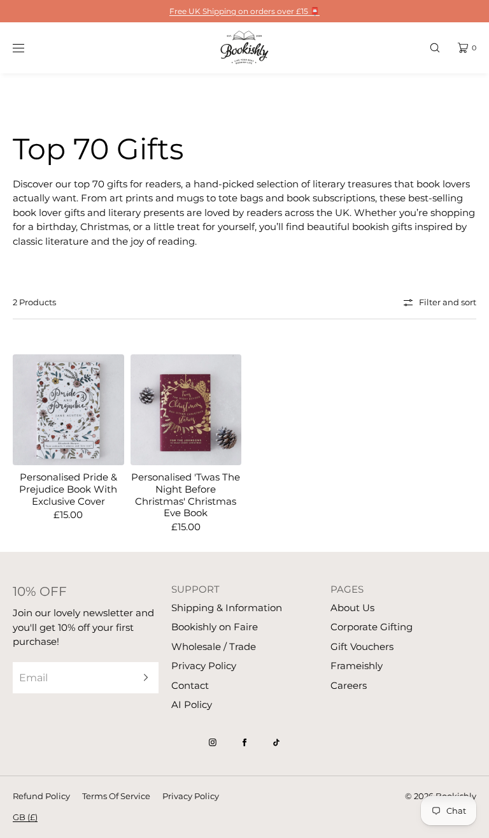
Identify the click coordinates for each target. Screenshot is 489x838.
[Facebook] (244, 742)
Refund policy (41, 796)
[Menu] (28, 47)
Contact (190, 685)
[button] (435, 47)
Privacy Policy (203, 666)
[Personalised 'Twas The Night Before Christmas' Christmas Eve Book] (186, 410)
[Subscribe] (143, 677)
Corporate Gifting (371, 627)
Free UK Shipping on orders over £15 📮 (244, 11)
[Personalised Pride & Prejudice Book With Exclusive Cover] (68, 410)
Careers (348, 685)
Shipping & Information (226, 608)
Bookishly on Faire (214, 627)
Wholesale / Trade (213, 646)
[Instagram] (213, 742)
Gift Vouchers (361, 646)
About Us (352, 608)
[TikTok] (276, 742)
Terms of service (116, 796)
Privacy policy (190, 796)
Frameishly (356, 666)
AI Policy (191, 704)
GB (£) (25, 817)
